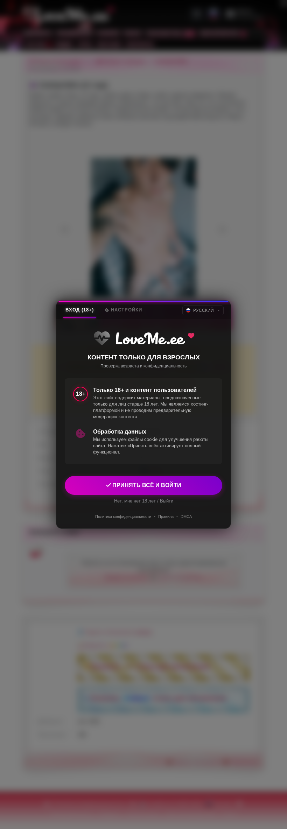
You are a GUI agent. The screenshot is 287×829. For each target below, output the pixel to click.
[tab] (79, 310)
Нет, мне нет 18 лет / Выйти (143, 501)
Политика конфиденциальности (123, 516)
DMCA (186, 516)
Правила (166, 516)
